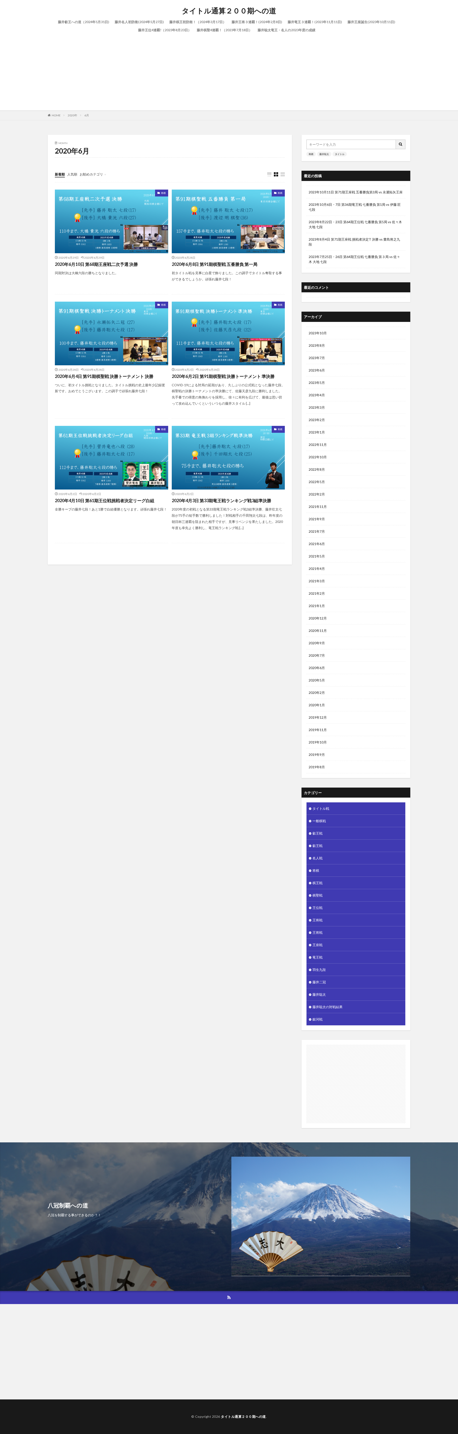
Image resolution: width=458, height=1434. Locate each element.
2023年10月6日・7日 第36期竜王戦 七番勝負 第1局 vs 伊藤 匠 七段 (355, 206)
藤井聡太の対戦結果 (327, 1007)
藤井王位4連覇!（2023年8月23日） (164, 30)
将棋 (163, 192)
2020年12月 (318, 618)
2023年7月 (317, 358)
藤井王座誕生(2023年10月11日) (371, 22)
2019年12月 (318, 717)
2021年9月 (317, 519)
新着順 (60, 174)
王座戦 (317, 945)
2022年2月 (317, 494)
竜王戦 (317, 957)
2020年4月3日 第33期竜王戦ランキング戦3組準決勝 (221, 500)
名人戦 (317, 858)
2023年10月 (318, 333)
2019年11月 (318, 730)
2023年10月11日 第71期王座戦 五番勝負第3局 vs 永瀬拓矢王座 (356, 192)
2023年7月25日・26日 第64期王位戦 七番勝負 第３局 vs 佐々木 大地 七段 (354, 259)
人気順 (72, 174)
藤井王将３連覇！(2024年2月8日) (257, 22)
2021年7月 (317, 531)
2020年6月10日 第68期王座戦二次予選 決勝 (96, 264)
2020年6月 (317, 668)
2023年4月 (317, 395)
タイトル (339, 154)
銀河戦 (317, 1019)
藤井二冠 (319, 982)
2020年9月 (317, 643)
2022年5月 (317, 482)
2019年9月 (317, 755)
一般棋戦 (319, 821)
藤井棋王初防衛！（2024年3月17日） (197, 22)
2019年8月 (317, 767)
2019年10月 (318, 742)
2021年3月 (317, 581)
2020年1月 (317, 705)
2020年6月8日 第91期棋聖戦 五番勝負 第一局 (214, 264)
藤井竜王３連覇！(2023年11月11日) (315, 22)
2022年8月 (317, 469)
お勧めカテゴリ (91, 174)
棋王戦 (317, 883)
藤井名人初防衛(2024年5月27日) (139, 22)
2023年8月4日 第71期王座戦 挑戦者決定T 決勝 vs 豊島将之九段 (354, 241)
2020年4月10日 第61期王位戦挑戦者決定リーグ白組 (104, 500)
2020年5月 (317, 680)
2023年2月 (317, 420)
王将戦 (317, 920)
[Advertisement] (229, 69)
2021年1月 (317, 606)
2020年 (72, 115)
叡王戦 (317, 833)
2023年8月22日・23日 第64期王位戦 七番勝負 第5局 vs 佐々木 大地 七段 (355, 224)
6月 (86, 115)
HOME (56, 115)
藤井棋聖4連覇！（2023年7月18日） (224, 30)
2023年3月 (317, 407)
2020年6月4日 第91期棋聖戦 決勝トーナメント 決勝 (104, 376)
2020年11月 (318, 631)
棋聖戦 (317, 895)
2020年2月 (317, 693)
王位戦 (317, 908)
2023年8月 (317, 345)
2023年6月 (317, 370)
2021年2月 (317, 593)
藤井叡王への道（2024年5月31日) (83, 22)
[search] (401, 144)
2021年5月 (317, 556)
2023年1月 (317, 432)
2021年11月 (318, 507)
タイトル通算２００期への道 (229, 10)
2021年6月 (317, 544)
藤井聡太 (324, 154)
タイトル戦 (320, 808)
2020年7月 (317, 655)
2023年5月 (317, 383)
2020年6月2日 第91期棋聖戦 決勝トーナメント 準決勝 (223, 376)
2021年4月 (317, 569)
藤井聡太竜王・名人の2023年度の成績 (286, 30)
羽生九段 (319, 970)
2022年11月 (318, 445)
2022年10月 (318, 457)
